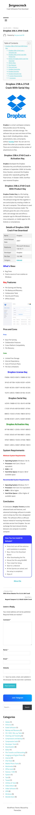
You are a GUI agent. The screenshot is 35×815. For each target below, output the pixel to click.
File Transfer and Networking (15, 752)
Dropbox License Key (14, 69)
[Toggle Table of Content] (28, 43)
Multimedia (9, 766)
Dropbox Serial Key (14, 71)
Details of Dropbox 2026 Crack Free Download (18, 60)
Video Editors (9, 786)
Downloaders (9, 747)
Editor (7, 749)
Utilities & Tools (10, 783)
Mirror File (17, 581)
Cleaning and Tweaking (13, 736)
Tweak (7, 780)
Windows (15, 28)
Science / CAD (10, 772)
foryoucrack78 (19, 35)
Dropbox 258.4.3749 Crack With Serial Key (16, 47)
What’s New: (12, 63)
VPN (6, 791)
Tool (6, 777)
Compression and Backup (13, 738)
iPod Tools (8, 761)
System (7, 774)
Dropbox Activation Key (15, 74)
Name (5, 650)
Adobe (7, 722)
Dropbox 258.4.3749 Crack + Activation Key (16, 51)
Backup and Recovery (12, 730)
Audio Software (10, 727)
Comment (7, 620)
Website (6, 668)
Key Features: (12, 65)
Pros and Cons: (13, 67)
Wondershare (10, 797)
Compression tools (11, 741)
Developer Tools (10, 744)
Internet (19, 260)
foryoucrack (17, 5)
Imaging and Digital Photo (14, 755)
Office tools (9, 769)
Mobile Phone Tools (11, 763)
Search (27, 707)
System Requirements (16, 76)
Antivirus (8, 724)
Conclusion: (13, 78)
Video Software (10, 788)
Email (5, 659)
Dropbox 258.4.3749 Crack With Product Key (17, 56)
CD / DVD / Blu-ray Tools (13, 733)
